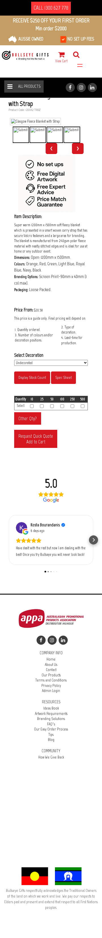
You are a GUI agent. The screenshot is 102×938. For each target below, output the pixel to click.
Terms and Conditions (51, 680)
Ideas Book (51, 708)
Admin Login (51, 690)
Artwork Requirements (51, 713)
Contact (51, 669)
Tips (51, 734)
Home (51, 659)
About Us (51, 664)
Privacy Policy (51, 685)
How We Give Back (51, 757)
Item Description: (28, 216)
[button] (8, 539)
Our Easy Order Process (51, 729)
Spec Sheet (63, 377)
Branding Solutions (51, 718)
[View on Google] (21, 527)
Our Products (51, 675)
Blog (51, 739)
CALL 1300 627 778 (51, 7)
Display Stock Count (32, 377)
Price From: (23, 310)
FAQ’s (51, 724)
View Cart (61, 61)
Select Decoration (28, 355)
